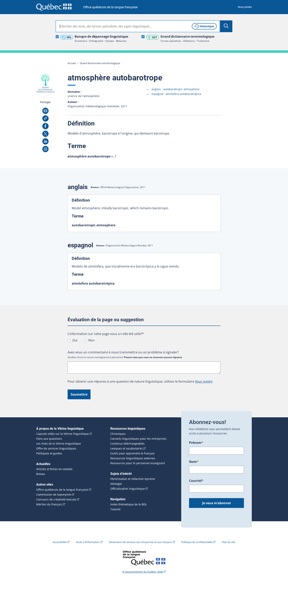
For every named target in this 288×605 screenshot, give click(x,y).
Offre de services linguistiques (56, 448)
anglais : (175, 89)
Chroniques (118, 433)
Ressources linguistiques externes (132, 458)
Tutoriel (115, 509)
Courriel (196, 481)
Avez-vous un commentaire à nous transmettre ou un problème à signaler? (123, 352)
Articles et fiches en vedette (54, 469)
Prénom (196, 442)
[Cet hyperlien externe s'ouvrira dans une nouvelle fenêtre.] (54, 7)
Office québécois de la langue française (110, 7)
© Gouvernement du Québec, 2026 (142, 571)
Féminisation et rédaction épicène (132, 478)
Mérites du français (49, 504)
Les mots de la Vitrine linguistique (58, 443)
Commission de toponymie (53, 494)
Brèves (40, 474)
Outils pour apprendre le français (132, 453)
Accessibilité (60, 542)
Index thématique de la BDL (128, 504)
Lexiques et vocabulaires (126, 448)
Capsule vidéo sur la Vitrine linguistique (62, 433)
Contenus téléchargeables (127, 443)
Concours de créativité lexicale (56, 499)
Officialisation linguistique (127, 488)
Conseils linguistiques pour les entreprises (138, 438)
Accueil (72, 63)
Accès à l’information (88, 542)
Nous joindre (245, 6)
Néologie (116, 483)
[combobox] (138, 26)
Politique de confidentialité (197, 542)
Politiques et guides (49, 453)
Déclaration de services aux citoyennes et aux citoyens (140, 542)
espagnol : (176, 94)
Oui (74, 340)
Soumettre (79, 394)
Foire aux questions (49, 438)
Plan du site (228, 542)
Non (91, 340)
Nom (193, 461)
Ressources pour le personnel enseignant (137, 463)
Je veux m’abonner (216, 503)
